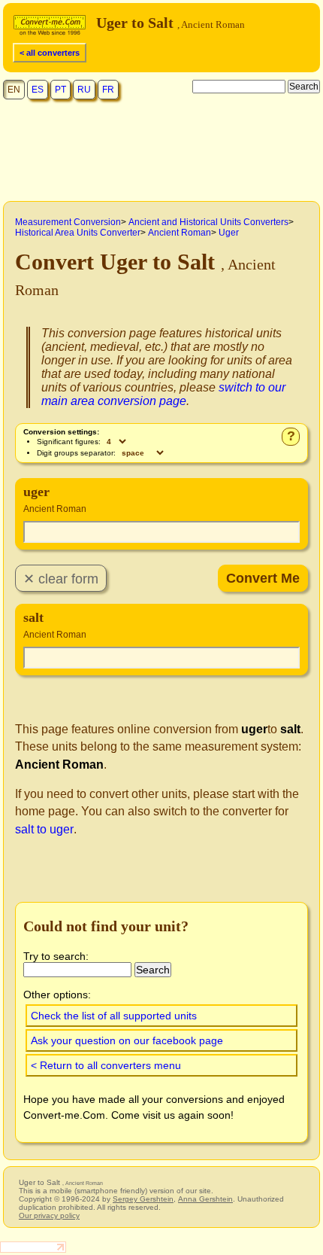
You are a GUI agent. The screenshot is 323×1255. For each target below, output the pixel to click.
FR (108, 89)
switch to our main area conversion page (163, 394)
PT (60, 89)
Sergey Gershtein (143, 1199)
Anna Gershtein (205, 1199)
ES (38, 89)
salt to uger (44, 829)
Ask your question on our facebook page (127, 1040)
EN (14, 89)
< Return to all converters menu (106, 1065)
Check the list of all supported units (114, 1016)
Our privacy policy (49, 1215)
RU (84, 89)
